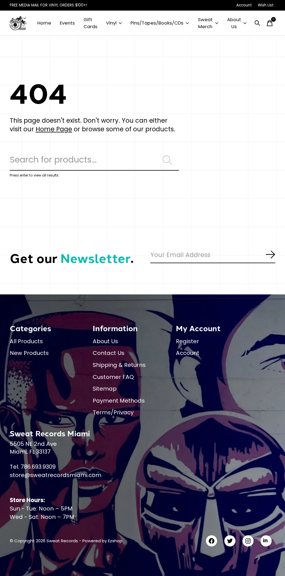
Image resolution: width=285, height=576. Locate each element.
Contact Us (108, 353)
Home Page (54, 129)
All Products (26, 341)
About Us (234, 23)
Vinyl (111, 23)
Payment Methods (119, 401)
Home (44, 23)
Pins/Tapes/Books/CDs (157, 23)
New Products (29, 353)
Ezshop (115, 541)
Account (187, 353)
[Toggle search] (257, 23)
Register (187, 341)
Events (67, 23)
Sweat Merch (205, 23)
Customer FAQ (113, 377)
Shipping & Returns (119, 365)
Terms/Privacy (113, 412)
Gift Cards (90, 23)
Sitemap (105, 389)
